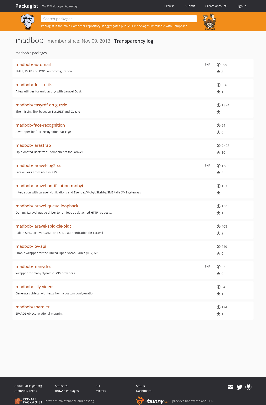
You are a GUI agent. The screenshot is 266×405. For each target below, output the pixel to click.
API (98, 386)
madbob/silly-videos (35, 286)
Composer (78, 26)
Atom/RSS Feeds (26, 391)
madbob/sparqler (32, 307)
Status (140, 386)
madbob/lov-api (31, 246)
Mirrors (101, 391)
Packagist (26, 5)
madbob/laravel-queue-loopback (47, 206)
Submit (190, 6)
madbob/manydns (33, 266)
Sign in (241, 6)
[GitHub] (248, 387)
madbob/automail (33, 64)
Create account (215, 6)
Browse (169, 6)
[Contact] (230, 387)
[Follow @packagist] (239, 387)
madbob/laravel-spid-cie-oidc (43, 226)
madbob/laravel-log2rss (38, 165)
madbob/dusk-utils (34, 84)
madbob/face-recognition (40, 125)
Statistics (61, 386)
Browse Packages (67, 391)
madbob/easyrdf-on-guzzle (41, 105)
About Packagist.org (28, 386)
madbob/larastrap (33, 145)
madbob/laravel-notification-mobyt (50, 185)
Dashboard (143, 391)
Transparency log (133, 40)
